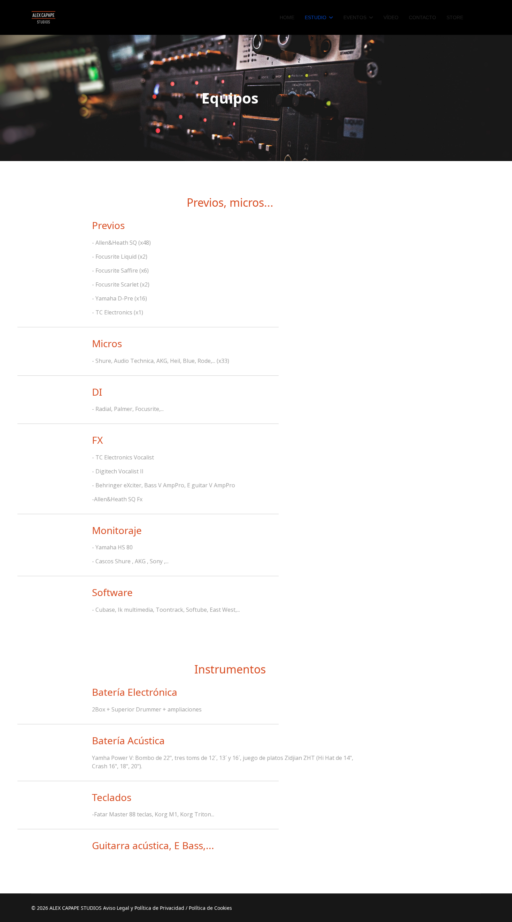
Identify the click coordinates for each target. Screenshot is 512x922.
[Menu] (476, 17)
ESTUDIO (315, 17)
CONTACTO (422, 17)
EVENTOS (354, 17)
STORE (455, 17)
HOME (287, 17)
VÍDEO (390, 17)
